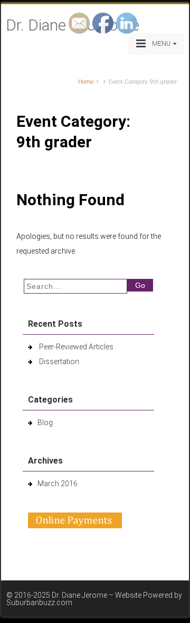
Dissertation (59, 361)
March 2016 (57, 483)
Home (85, 81)
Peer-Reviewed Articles (76, 347)
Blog (45, 422)
